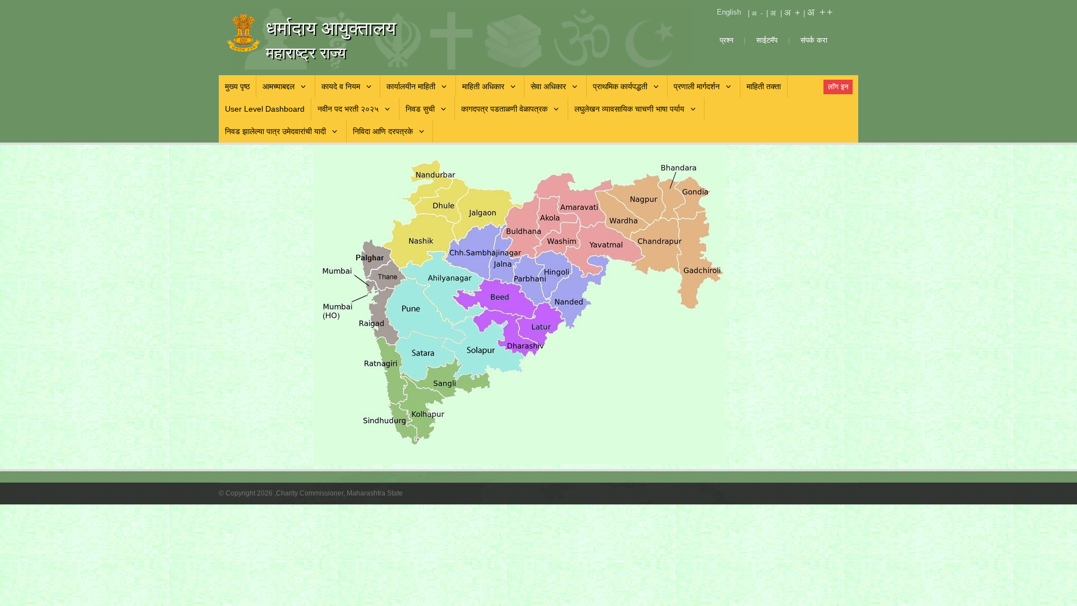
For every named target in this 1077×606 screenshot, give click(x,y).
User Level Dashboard (265, 108)
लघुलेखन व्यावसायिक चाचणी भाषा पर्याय (629, 108)
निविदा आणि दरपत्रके (383, 131)
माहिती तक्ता (764, 86)
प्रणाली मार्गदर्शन (697, 86)
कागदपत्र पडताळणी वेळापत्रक (504, 108)
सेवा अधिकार (548, 86)
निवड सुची (420, 108)
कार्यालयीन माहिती (410, 86)
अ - (758, 13)
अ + (792, 12)
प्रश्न (726, 40)
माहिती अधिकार (483, 86)
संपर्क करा (813, 40)
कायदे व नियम (340, 86)
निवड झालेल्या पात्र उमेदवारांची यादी (275, 131)
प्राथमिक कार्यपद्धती (620, 86)
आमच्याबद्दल (278, 86)
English (729, 12)
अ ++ (820, 12)
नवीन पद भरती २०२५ (348, 108)
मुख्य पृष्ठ (237, 86)
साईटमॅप (768, 40)
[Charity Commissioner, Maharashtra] (261, 33)
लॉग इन (838, 86)
